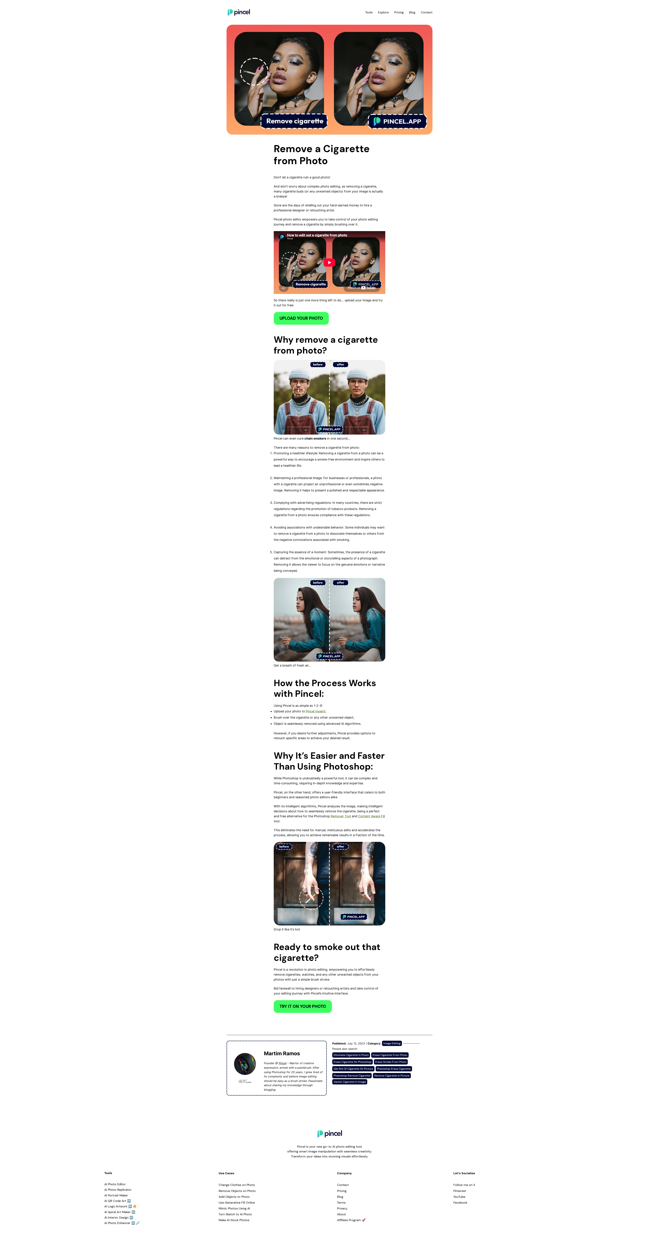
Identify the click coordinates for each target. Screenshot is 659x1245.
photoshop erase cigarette (394, 1069)
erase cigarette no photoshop (352, 1062)
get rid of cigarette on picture (353, 1069)
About (341, 1214)
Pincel (282, 1063)
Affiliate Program (349, 1220)
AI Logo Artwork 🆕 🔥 (120, 1206)
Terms (341, 1203)
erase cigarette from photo (390, 1055)
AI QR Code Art (115, 1201)
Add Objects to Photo (234, 1197)
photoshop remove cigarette (352, 1075)
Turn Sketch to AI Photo (235, 1214)
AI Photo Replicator (118, 1190)
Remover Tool (341, 816)
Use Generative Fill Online (237, 1203)
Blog (340, 1197)
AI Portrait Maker (116, 1195)
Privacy (342, 1208)
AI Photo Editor (115, 1184)
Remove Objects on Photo (237, 1191)
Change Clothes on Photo (237, 1185)
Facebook (460, 1203)
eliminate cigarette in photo (351, 1055)
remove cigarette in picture (391, 1075)
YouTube (459, 1197)
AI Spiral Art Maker (117, 1212)
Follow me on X (464, 1185)
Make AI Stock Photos (234, 1220)
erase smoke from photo (390, 1062)
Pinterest (459, 1191)
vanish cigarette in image (350, 1082)
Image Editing (392, 1043)
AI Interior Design (116, 1217)
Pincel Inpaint (315, 711)
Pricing (341, 1191)
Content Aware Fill (371, 816)
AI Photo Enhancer (117, 1223)
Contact (343, 1185)
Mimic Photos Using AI (234, 1208)
